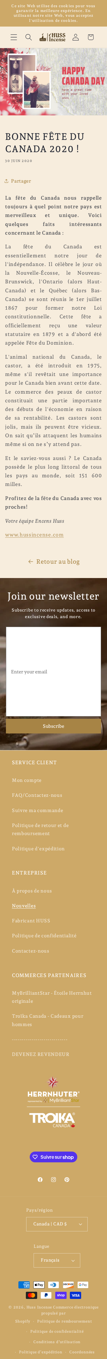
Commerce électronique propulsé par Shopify (57, 1314)
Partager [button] (21, 181)
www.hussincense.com (34, 535)
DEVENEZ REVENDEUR (41, 1054)
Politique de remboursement (64, 1321)
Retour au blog (58, 561)
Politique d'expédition (38, 849)
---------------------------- (39, 1039)
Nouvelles (24, 906)
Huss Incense (39, 1307)
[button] (13, 37)
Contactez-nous (30, 951)
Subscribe (53, 726)
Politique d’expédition (40, 1352)
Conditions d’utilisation (57, 1342)
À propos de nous (32, 891)
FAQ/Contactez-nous (37, 795)
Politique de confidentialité (44, 935)
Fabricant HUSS (31, 921)
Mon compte (27, 780)
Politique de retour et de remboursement (40, 829)
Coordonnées (82, 1352)
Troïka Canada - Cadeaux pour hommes (47, 1020)
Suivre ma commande (37, 810)
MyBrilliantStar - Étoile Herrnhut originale (52, 997)
